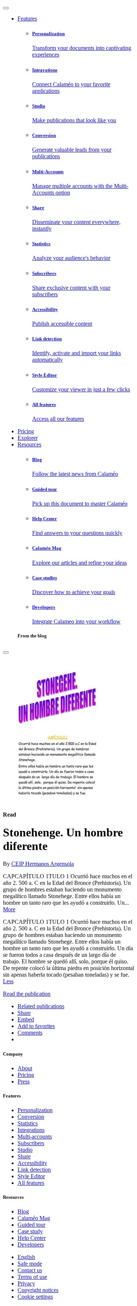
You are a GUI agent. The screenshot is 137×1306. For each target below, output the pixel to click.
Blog (23, 1211)
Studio (25, 1150)
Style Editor (31, 1176)
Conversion (31, 1117)
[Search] (6, 652)
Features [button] (27, 18)
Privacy (26, 1283)
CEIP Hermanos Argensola (42, 864)
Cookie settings (35, 1297)
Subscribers (31, 1143)
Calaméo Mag (34, 1218)
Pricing (26, 431)
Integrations (31, 1130)
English (26, 1257)
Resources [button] (29, 444)
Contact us (30, 1270)
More (9, 909)
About (25, 1068)
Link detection (34, 1169)
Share (24, 1156)
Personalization (35, 1110)
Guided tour (31, 1225)
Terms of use (32, 1277)
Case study (30, 1231)
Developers (31, 1244)
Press (24, 1081)
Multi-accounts (35, 1136)
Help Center (32, 1238)
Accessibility (32, 1163)
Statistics (28, 1123)
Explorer (28, 438)
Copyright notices (38, 1290)
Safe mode (30, 1263)
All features (31, 1183)
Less (8, 981)
